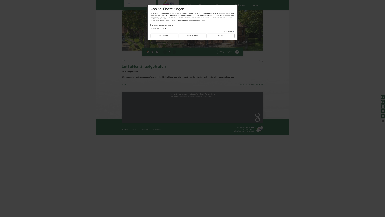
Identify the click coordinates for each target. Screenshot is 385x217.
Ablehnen (220, 35)
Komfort (164, 28)
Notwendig (156, 28)
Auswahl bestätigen (192, 35)
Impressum (154, 25)
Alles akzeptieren (164, 35)
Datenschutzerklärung (166, 25)
